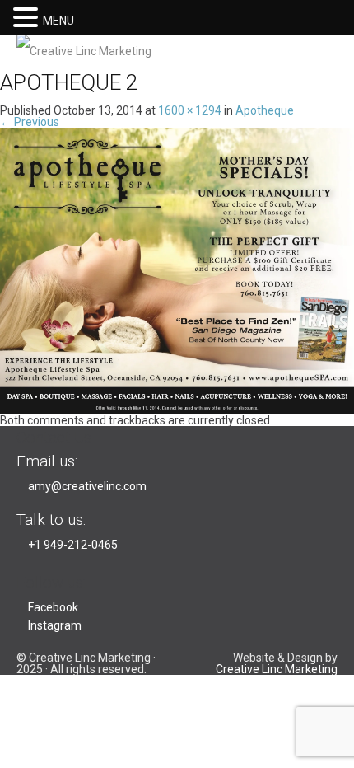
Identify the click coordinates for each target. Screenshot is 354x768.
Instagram (55, 625)
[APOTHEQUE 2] (177, 270)
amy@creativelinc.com (87, 486)
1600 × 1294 (189, 110)
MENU (58, 20)
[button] (28, 16)
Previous (29, 122)
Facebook (53, 607)
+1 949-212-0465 (73, 544)
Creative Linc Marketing (277, 669)
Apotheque (264, 110)
